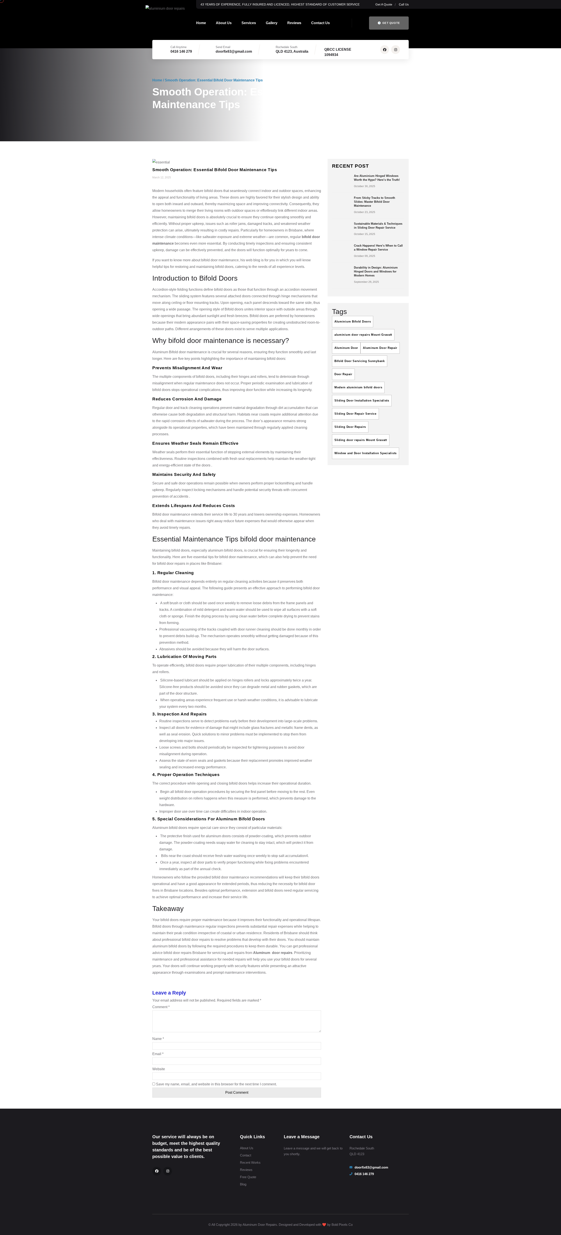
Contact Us (320, 23)
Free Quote (248, 1177)
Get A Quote (383, 4)
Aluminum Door (346, 348)
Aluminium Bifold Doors (352, 321)
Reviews (294, 23)
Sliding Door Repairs (350, 426)
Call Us (404, 4)
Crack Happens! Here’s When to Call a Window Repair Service (378, 247)
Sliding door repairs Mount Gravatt (360, 440)
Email (157, 1054)
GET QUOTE (391, 23)
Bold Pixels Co (342, 1224)
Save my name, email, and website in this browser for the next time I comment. (216, 1084)
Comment (161, 1007)
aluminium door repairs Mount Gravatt (363, 334)
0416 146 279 (181, 51)
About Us (224, 23)
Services (248, 23)
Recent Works (250, 1162)
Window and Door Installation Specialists (365, 453)
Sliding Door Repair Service (355, 413)
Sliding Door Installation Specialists (361, 400)
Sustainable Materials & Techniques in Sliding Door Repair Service (378, 225)
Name (158, 1039)
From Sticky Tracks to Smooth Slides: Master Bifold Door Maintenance (374, 201)
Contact (245, 1155)
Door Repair (343, 374)
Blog (243, 1184)
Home (201, 23)
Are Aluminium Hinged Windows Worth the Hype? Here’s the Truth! (377, 177)
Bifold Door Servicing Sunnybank (359, 361)
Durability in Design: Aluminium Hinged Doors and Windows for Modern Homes (376, 271)
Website (158, 1069)
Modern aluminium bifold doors (358, 387)
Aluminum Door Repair (380, 348)
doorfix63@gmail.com (234, 51)
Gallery (271, 23)
